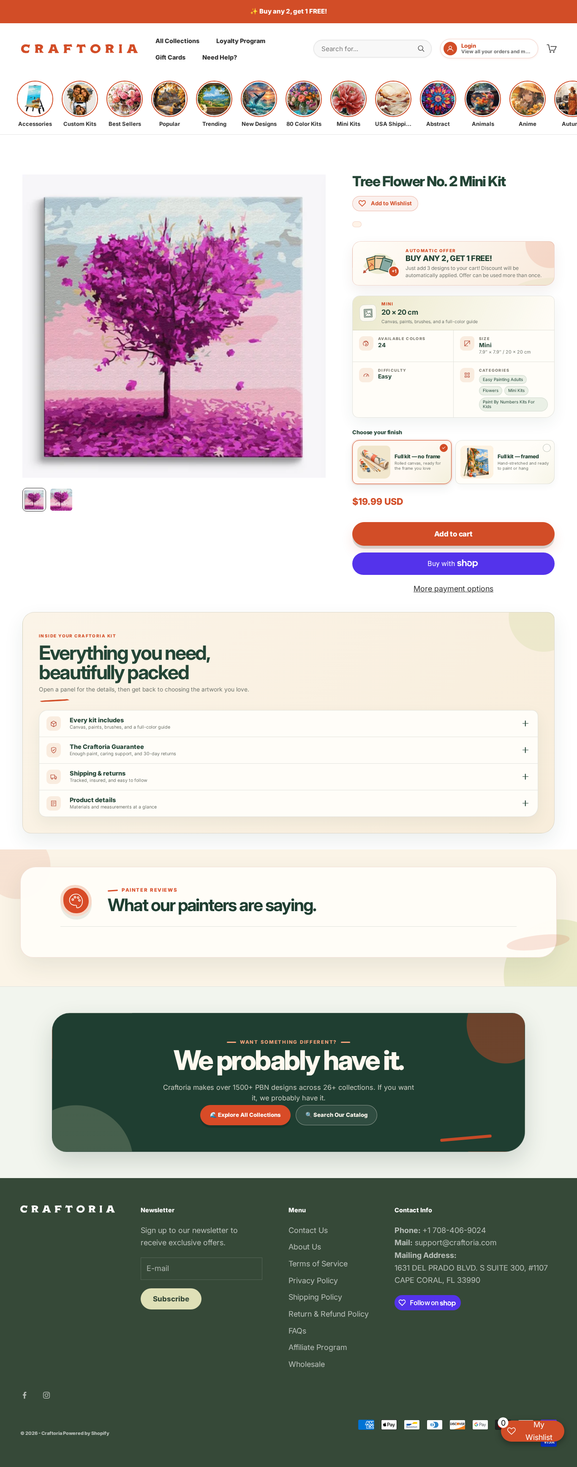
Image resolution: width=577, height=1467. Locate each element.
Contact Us (308, 1230)
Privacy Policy (313, 1280)
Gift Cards (170, 57)
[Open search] (421, 49)
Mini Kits (516, 390)
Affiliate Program (317, 1347)
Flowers (490, 390)
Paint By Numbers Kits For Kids (509, 404)
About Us (304, 1246)
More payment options (453, 588)
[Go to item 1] (34, 500)
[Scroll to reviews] (357, 224)
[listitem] (35, 104)
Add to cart (453, 534)
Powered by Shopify (86, 1433)
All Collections (177, 40)
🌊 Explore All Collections (245, 1114)
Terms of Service (318, 1263)
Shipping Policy (315, 1297)
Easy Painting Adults (503, 379)
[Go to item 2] (61, 500)
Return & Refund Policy (328, 1313)
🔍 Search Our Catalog (336, 1114)
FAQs (297, 1330)
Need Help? (219, 57)
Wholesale (306, 1364)
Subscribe (171, 1299)
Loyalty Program (240, 40)
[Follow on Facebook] (24, 1395)
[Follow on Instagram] (46, 1395)
